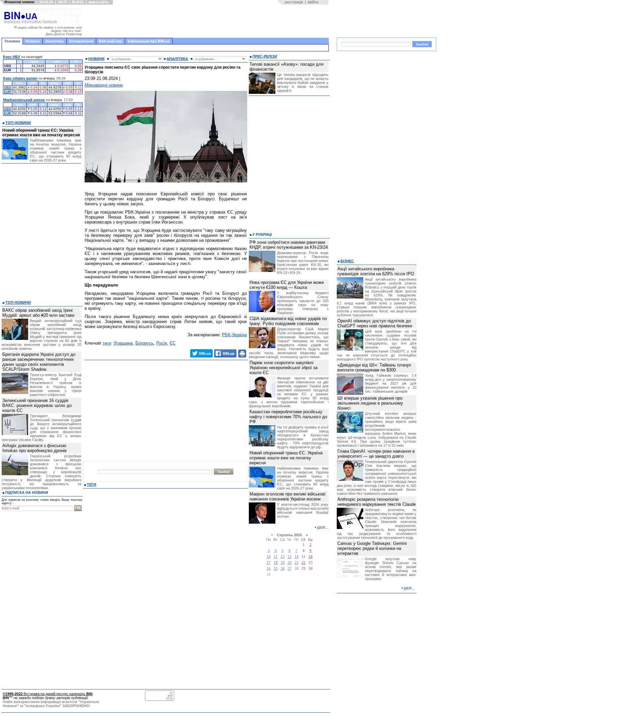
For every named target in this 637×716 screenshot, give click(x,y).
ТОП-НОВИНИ (18, 123)
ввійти (313, 2)
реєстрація (294, 2)
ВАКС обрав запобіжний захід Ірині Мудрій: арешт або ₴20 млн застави (38, 313)
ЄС (173, 343)
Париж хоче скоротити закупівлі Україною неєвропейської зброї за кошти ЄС (283, 367)
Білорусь (144, 343)
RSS (79, 2)
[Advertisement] (207, 21)
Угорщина (123, 343)
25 (276, 568)
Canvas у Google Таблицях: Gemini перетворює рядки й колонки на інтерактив (372, 548)
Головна (12, 41)
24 (269, 568)
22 (304, 562)
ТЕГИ (91, 485)
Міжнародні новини (104, 85)
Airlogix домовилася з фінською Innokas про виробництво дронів (34, 448)
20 (290, 562)
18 (276, 562)
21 (297, 562)
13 (290, 556)
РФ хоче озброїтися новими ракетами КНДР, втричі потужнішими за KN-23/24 (288, 245)
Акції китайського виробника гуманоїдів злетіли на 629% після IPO (375, 271)
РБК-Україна (234, 334)
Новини (33, 41)
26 (283, 568)
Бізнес (347, 261)
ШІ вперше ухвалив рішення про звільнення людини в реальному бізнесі (370, 403)
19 (283, 562)
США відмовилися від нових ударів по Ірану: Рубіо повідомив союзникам (288, 321)
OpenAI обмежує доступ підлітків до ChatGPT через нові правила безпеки (374, 323)
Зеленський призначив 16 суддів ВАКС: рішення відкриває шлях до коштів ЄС (37, 405)
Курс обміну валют (20, 78)
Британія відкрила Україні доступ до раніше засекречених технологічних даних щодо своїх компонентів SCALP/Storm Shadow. (38, 362)
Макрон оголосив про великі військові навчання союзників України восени (287, 496)
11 (276, 556)
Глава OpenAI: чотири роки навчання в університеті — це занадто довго (376, 454)
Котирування (81, 41)
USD (7, 87)
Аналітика (54, 41)
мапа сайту (98, 2)
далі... (322, 527)
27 (290, 568)
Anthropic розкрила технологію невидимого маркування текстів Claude (376, 502)
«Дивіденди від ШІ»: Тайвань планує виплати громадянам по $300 (374, 367)
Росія (161, 343)
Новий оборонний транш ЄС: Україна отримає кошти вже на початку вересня (41, 132)
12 (283, 556)
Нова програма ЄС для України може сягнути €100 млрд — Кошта (286, 285)
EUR (7, 92)
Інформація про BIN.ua (149, 41)
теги (107, 343)
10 (269, 556)
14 (297, 556)
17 (269, 562)
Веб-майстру (110, 41)
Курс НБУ (11, 57)
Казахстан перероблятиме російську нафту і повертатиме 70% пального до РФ (288, 416)
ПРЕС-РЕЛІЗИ (264, 56)
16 (311, 556)
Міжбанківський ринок (24, 100)
